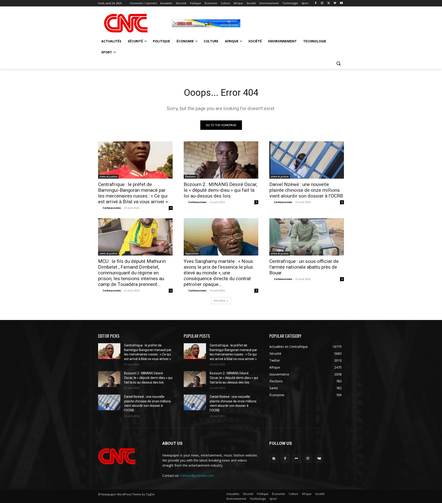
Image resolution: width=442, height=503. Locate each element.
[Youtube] (341, 3)
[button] (338, 63)
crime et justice (108, 176)
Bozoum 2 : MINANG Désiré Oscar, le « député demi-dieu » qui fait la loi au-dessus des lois (220, 190)
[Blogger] (273, 458)
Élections (190, 176)
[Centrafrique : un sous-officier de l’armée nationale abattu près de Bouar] (306, 237)
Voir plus (219, 300)
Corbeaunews (112, 207)
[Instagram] (322, 3)
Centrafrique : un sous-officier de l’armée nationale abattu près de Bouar (304, 267)
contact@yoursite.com (197, 475)
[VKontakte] (319, 458)
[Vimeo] (334, 3)
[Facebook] (315, 3)
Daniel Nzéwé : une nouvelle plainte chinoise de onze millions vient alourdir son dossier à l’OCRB (306, 190)
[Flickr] (296, 458)
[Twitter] (328, 3)
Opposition (192, 253)
